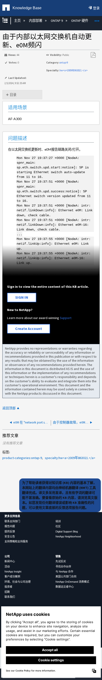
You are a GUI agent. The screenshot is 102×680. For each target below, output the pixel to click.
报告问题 (10, 526)
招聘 (7, 591)
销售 (58, 556)
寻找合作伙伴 (63, 566)
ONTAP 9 (57, 20)
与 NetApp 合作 (64, 571)
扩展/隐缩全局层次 (8, 21)
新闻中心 (10, 561)
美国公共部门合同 (66, 576)
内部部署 (36, 20)
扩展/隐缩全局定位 (97, 19)
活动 (7, 566)
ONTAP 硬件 (80, 20)
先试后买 (61, 561)
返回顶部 (9, 408)
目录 (13, 95)
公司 (7, 556)
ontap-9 (64, 62)
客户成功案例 (12, 576)
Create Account (28, 328)
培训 (58, 521)
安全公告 (10, 536)
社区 (58, 526)
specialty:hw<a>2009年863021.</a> (70, 458)
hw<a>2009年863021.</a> (74, 70)
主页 (17, 20)
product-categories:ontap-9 (22, 458)
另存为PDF (93, 55)
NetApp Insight (13, 571)
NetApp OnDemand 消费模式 (72, 581)
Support (65, 318)
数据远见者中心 (65, 586)
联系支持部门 (12, 521)
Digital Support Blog (67, 531)
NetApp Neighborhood (68, 536)
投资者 (8, 586)
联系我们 (10, 596)
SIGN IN (21, 297)
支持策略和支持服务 (16, 541)
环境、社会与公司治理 (18, 581)
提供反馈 (10, 531)
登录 (96, 8)
